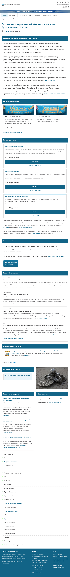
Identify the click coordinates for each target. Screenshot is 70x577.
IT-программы (23, 15)
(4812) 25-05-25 (38, 565)
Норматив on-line (9, 496)
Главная (4, 15)
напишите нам (36, 233)
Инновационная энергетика (12, 473)
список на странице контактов (55, 94)
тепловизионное (9, 465)
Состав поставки (35, 215)
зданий (7, 469)
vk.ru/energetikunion (55, 402)
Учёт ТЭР (7, 480)
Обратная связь (6, 19)
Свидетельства (8, 454)
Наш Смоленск (46, 15)
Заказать (35, 161)
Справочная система (11, 515)
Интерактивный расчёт (11, 507)
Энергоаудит (12, 15)
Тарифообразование (10, 492)
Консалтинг (7, 484)
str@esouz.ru (28, 355)
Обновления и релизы (10, 499)
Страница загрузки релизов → (12, 132)
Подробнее (53, 335)
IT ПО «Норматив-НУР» (11, 511)
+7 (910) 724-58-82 (64, 6)
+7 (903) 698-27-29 (64, 8)
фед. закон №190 (10, 522)
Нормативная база (34, 15)
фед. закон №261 (10, 526)
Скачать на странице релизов (27, 287)
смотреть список (7, 432)
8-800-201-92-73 (63, 2)
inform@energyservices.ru (60, 556)
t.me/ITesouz (61, 399)
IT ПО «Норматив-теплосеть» (13, 503)
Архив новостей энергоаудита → (12, 447)
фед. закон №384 (10, 529)
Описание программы (35, 165)
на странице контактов (56, 256)
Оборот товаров (9, 488)
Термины (6, 537)
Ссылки (55, 15)
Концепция (7, 458)
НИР (5, 477)
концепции (7, 31)
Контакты (16, 19)
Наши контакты (35, 304)
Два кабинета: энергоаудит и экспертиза (17, 375)
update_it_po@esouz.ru (25, 227)
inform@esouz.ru (57, 554)
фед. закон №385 (10, 533)
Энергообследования (10, 462)
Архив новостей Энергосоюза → (13, 338)
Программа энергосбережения (13, 545)
